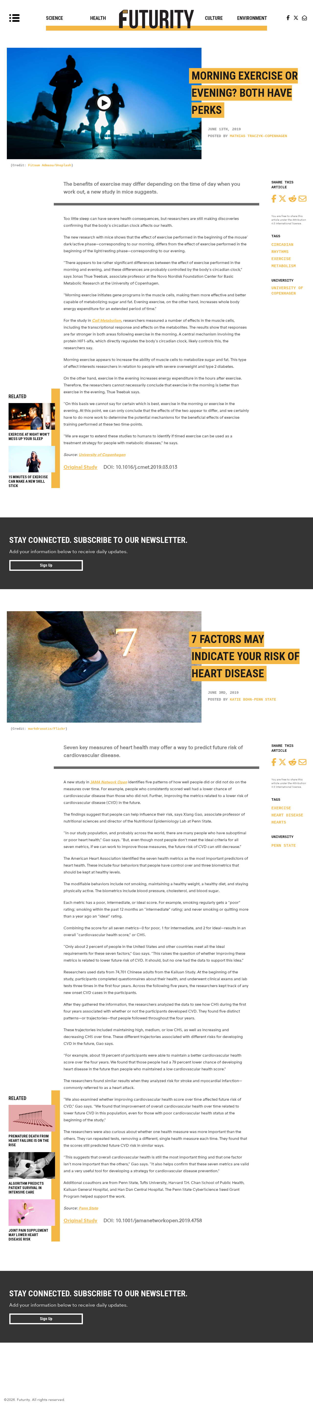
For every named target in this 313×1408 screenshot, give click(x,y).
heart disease (287, 815)
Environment (252, 18)
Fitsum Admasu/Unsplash (49, 165)
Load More (156, 1360)
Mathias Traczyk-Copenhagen (258, 136)
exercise (281, 259)
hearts (278, 822)
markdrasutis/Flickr (46, 729)
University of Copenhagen (287, 291)
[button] (104, 103)
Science (54, 18)
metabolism (283, 266)
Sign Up (46, 565)
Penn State (283, 846)
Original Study (80, 467)
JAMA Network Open (108, 782)
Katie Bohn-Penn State (253, 700)
